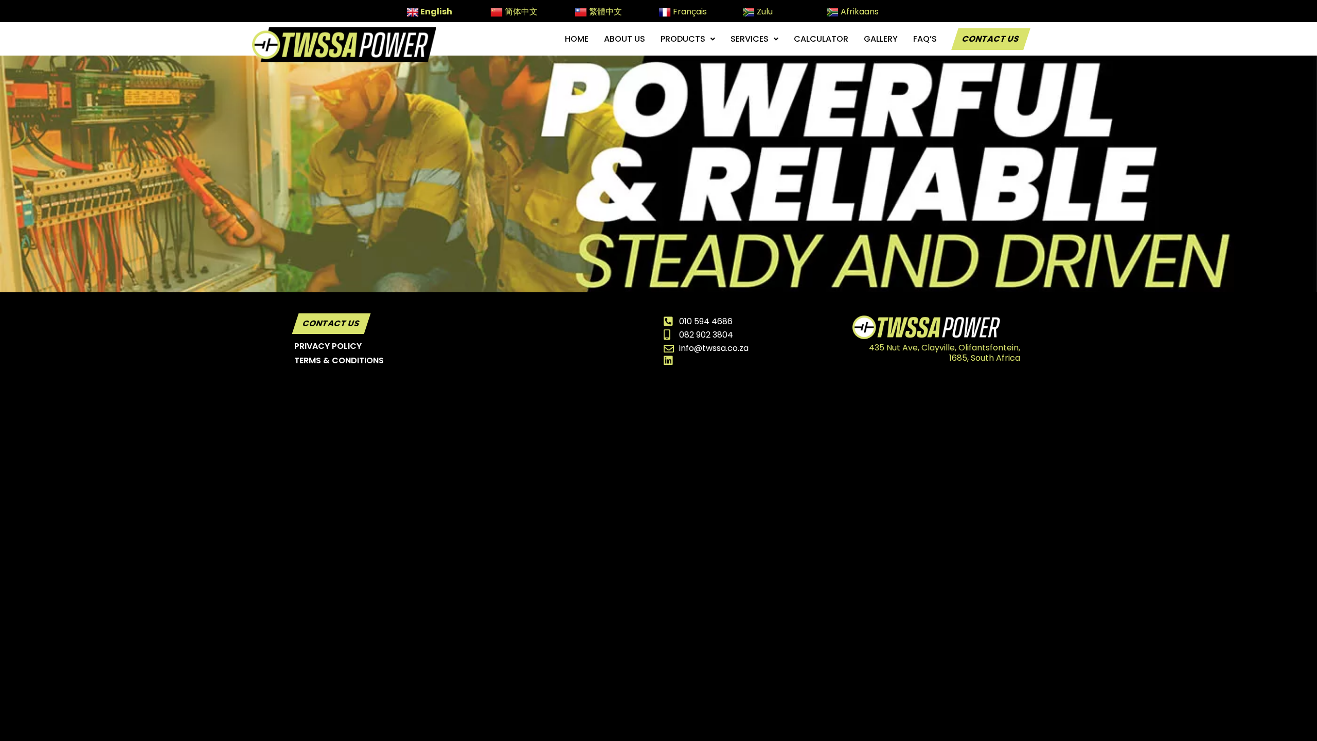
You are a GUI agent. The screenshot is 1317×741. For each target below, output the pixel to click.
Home (577, 39)
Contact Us (990, 39)
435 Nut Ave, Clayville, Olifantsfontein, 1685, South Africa (944, 353)
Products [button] (683, 39)
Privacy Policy (328, 346)
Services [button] (750, 39)
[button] (688, 39)
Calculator (821, 39)
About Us (624, 39)
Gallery (881, 39)
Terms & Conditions (339, 360)
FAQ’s (925, 39)
